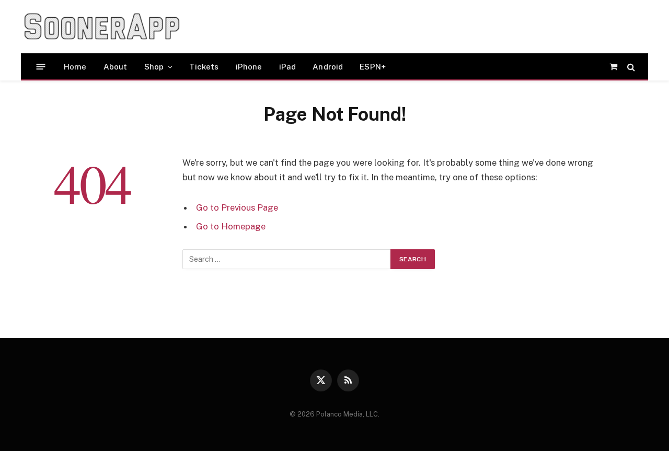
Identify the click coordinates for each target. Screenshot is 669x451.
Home (75, 66)
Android (328, 66)
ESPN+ (373, 66)
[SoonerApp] (102, 27)
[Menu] (41, 66)
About (115, 66)
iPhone (249, 66)
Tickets (203, 66)
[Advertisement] (389, 26)
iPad (287, 66)
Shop (154, 66)
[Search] (630, 66)
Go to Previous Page (237, 207)
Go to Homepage (231, 226)
